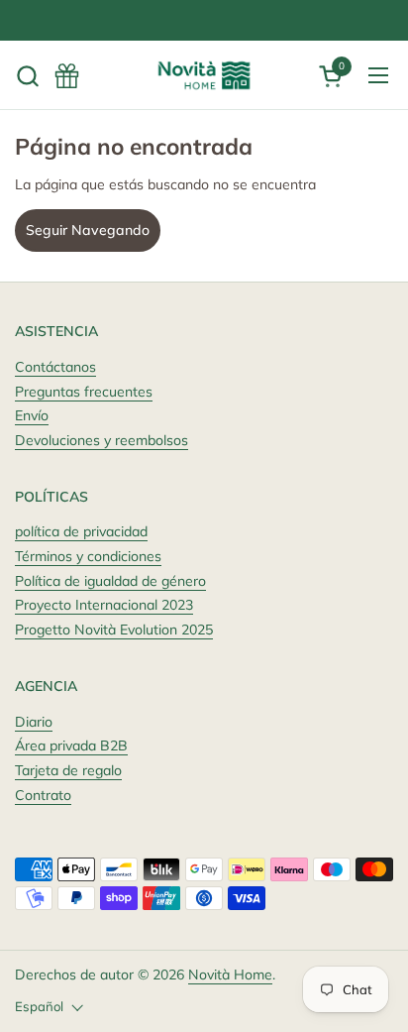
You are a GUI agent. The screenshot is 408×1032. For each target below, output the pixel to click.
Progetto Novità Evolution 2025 (114, 629)
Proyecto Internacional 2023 (104, 605)
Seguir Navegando (88, 230)
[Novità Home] (204, 75)
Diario (33, 722)
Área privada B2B (71, 745)
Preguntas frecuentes (84, 392)
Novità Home (230, 974)
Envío (32, 415)
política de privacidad (81, 531)
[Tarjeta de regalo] (66, 75)
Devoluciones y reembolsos (101, 440)
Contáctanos (55, 367)
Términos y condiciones (88, 556)
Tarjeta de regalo (68, 770)
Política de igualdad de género (110, 581)
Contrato (43, 795)
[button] (27, 75)
